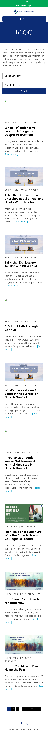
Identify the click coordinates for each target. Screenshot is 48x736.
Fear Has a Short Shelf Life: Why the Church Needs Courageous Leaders (23, 536)
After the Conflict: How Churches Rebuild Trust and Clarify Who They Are (24, 199)
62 (25, 709)
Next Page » (34, 709)
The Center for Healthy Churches (24, 12)
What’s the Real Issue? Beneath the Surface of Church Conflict (21, 394)
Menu (25, 19)
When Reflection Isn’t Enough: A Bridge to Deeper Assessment (20, 131)
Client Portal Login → (24, 6)
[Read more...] (11, 154)
